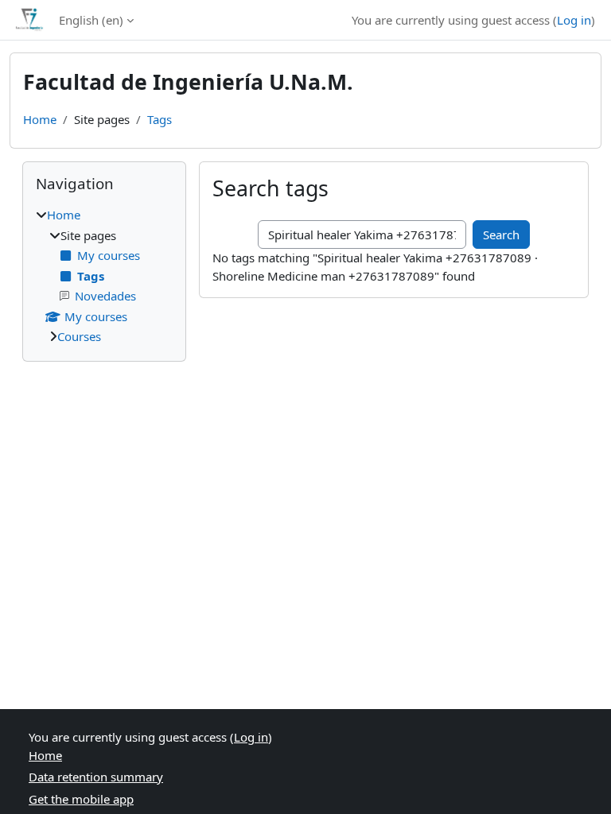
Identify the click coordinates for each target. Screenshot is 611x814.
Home (39, 119)
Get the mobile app (81, 799)
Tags (159, 119)
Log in (574, 20)
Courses (79, 336)
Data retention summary (96, 777)
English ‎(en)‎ (91, 20)
